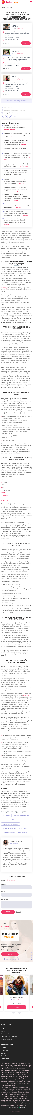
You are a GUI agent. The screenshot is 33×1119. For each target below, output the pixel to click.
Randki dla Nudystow (9, 832)
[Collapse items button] (16, 101)
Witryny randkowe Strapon (21, 815)
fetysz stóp (26, 695)
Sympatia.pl (4, 1050)
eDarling (3, 1053)
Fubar (18, 150)
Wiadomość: (5, 899)
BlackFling (18, 207)
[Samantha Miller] (6, 843)
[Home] (10, 2)
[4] (13, 880)
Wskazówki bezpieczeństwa (9, 1036)
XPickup (16, 200)
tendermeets (6, 498)
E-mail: (3, 892)
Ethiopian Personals (9, 129)
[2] (9, 880)
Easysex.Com (19, 191)
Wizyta (26, 43)
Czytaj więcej (6, 43)
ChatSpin (23, 144)
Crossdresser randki (8, 820)
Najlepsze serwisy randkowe (10, 824)
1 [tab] (31, 952)
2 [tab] (31, 955)
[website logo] (6, 27)
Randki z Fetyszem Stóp (9, 828)
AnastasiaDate (8, 176)
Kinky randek (6, 815)
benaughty (5, 500)
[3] (11, 880)
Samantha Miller (16, 841)
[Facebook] (2, 116)
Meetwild (21, 183)
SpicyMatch (7, 224)
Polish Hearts (5, 1058)
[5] (15, 880)
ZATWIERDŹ (8, 912)
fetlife (3, 493)
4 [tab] (31, 959)
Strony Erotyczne (22, 832)
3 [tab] (31, 957)
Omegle (3, 1047)
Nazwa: (3, 884)
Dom (2, 1028)
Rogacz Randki (23, 828)
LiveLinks (25, 215)
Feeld (12, 137)
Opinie (3, 1031)
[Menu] (31, 2)
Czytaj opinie (16, 1003)
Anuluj (18, 912)
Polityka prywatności (7, 1039)
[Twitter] (10, 116)
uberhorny (5, 495)
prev (13, 1014)
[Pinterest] (14, 116)
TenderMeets (5, 1056)
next (19, 1014)
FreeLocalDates (24, 166)
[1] (7, 880)
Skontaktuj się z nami (7, 1034)
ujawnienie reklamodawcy (12, 1104)
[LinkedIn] (6, 116)
